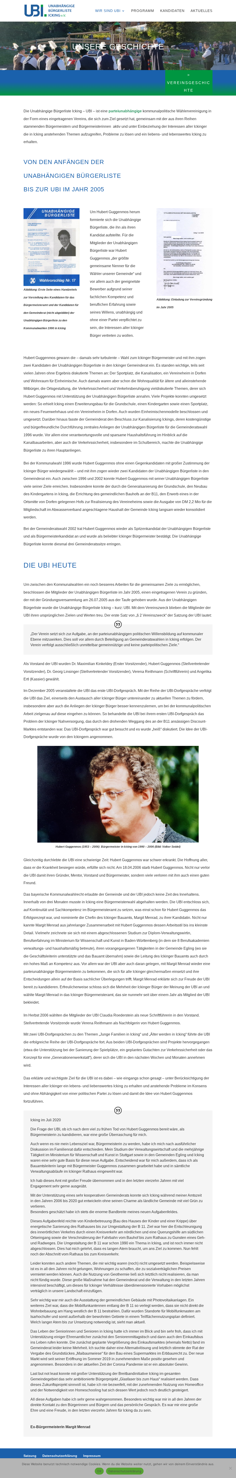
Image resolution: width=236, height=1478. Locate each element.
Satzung (30, 1456)
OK (99, 1471)
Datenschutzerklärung (59, 1456)
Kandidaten (172, 11)
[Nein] (230, 1468)
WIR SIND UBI (108, 11)
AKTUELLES (201, 11)
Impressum (91, 1456)
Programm (142, 11)
